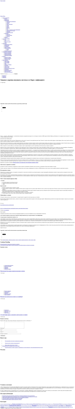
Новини (5, 18)
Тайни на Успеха (33, 407)
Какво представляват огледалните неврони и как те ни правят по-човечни (15, 397)
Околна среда (6, 67)
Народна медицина (7, 54)
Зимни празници (7, 71)
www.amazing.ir (6, 210)
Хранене (6, 37)
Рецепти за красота (7, 58)
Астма (8, 25)
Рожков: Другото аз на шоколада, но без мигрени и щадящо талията (25, 162)
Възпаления (36, 404)
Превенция (6, 33)
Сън (5, 40)
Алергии (8, 22)
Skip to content (2, 0)
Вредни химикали (30, 404)
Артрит (8, 23)
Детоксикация (56, 404)
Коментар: (2, 328)
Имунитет (8, 34)
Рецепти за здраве (7, 57)
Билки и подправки (7, 52)
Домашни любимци (7, 64)
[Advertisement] (8, 366)
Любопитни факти (7, 293)
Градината (6, 65)
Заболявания (6, 20)
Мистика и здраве (7, 269)
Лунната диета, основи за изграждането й (12, 343)
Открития (43, 405)
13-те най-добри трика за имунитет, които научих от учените (13, 314)
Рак (7, 28)
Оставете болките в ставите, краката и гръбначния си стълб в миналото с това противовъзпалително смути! (24, 347)
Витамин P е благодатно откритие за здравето (9, 244)
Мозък (31, 405)
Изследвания (6, 19)
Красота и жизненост (8, 50)
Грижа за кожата (7, 47)
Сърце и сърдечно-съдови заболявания (13, 29)
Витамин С (4, 75)
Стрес (5, 42)
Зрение (8, 49)
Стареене (8, 36)
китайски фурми (5, 239)
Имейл (1, 331)
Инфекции (4, 77)
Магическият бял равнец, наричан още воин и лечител (12, 271)
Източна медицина (7, 53)
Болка (22, 404)
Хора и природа (5, 60)
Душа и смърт (6, 66)
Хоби (5, 63)
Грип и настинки (9, 24)
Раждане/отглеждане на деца (9, 68)
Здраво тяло (4, 43)
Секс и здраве (6, 62)
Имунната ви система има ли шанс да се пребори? (11, 296)
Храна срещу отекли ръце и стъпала (11, 345)
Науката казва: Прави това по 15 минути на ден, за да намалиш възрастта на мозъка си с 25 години (19, 396)
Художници (6, 69)
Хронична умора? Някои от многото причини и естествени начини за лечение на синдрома (17, 245)
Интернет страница (3, 333)
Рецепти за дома (7, 59)
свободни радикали (12, 239)
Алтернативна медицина (6, 51)
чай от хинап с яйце (32, 239)
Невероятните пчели (8, 70)
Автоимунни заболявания (11, 21)
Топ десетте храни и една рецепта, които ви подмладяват (12, 398)
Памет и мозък (7, 39)
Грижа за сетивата (7, 48)
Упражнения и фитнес (8, 44)
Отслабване (6, 46)
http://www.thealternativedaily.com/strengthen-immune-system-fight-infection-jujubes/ (14, 208)
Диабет (8, 26)
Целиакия (8, 31)
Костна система (9, 35)
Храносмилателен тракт (11, 30)
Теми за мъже (6, 61)
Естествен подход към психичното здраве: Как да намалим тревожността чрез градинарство (18, 395)
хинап (17, 239)
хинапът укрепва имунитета (23, 239)
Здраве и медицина (5, 17)
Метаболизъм (6, 45)
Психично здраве (7, 41)
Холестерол (46, 407)
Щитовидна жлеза (10, 32)
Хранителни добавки (8, 55)
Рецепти (3, 56)
